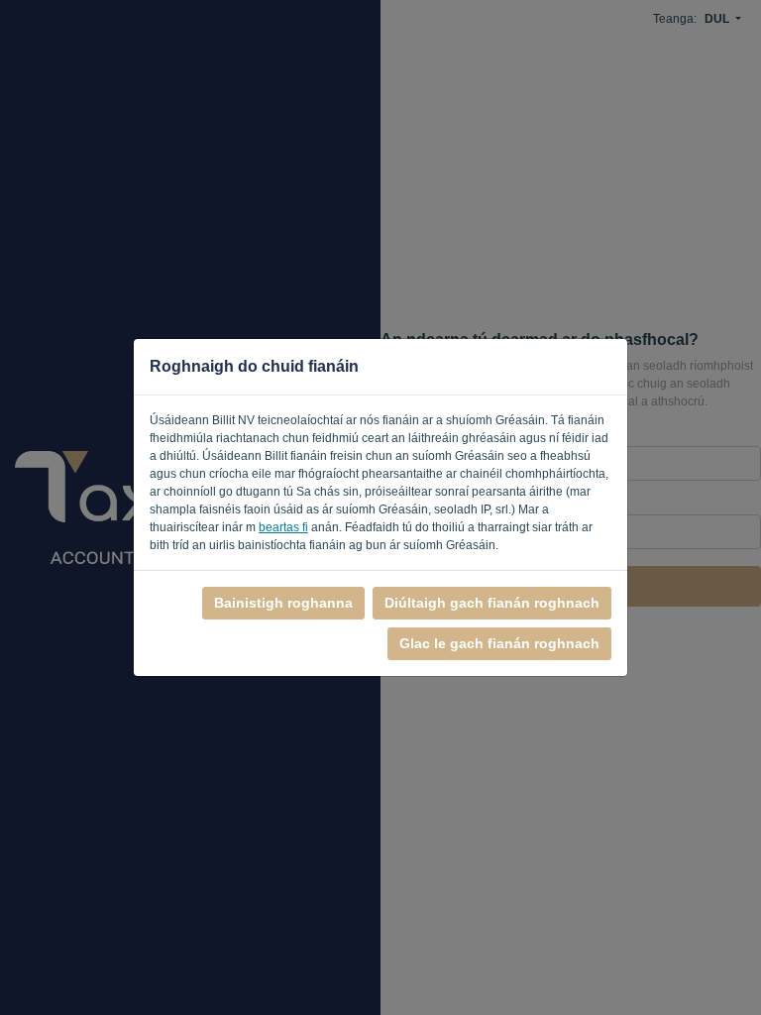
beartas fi (283, 527)
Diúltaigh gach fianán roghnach (491, 603)
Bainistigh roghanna (283, 603)
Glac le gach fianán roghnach (499, 643)
